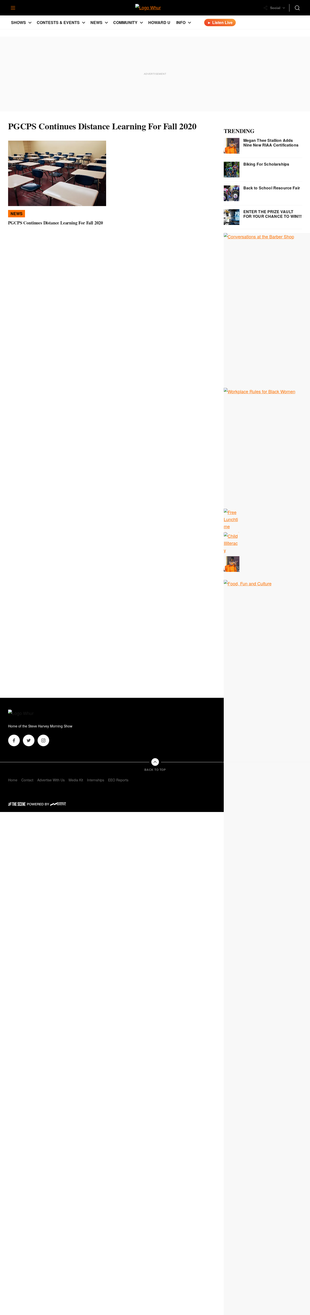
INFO (181, 22)
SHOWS (18, 22)
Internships (95, 779)
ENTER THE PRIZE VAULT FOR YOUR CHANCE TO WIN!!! (272, 214)
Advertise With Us (51, 779)
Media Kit (76, 779)
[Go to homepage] (27, 713)
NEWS (96, 22)
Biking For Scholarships (266, 164)
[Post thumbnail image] (57, 173)
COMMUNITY (125, 22)
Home (12, 779)
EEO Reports (118, 779)
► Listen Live (220, 22)
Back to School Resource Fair (271, 188)
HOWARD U (159, 22)
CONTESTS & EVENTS (58, 22)
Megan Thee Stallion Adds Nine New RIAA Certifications (270, 142)
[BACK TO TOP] (155, 762)
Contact (27, 779)
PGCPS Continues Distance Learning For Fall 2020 (55, 223)
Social (275, 8)
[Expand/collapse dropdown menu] (30, 22)
